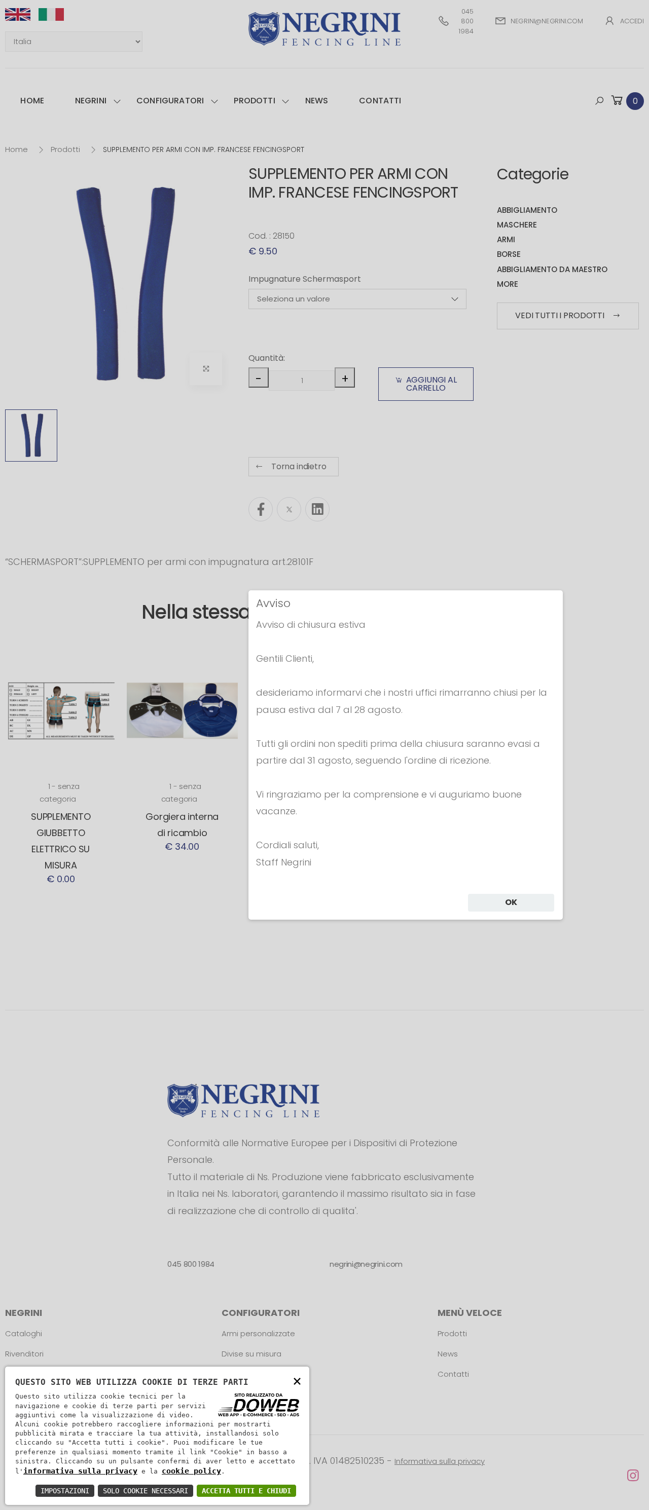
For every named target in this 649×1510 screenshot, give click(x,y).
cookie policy (191, 1471)
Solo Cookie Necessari (145, 1491)
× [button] (297, 1380)
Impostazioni (65, 1491)
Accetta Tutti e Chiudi (246, 1491)
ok (511, 902)
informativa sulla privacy (80, 1471)
